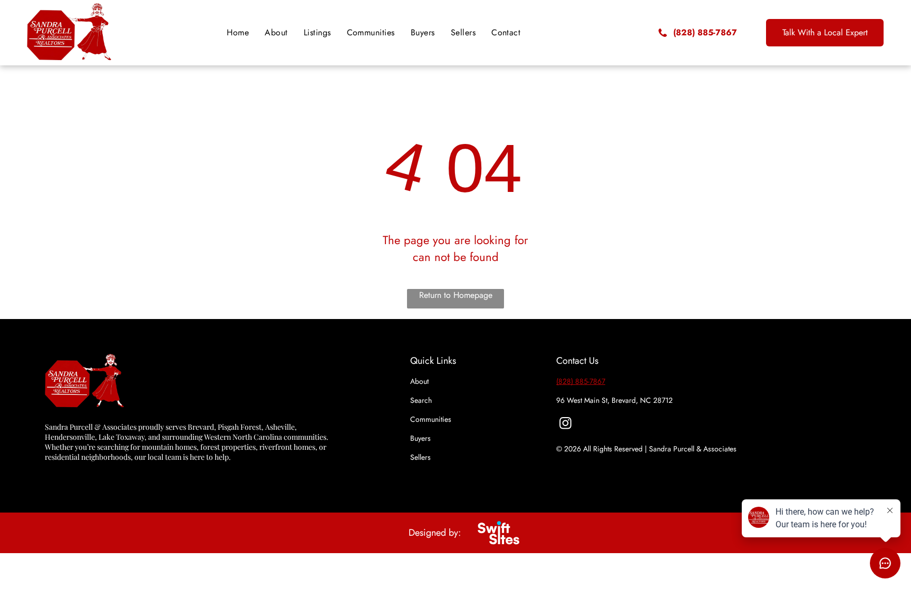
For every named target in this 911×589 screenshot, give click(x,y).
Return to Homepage (455, 295)
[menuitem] (238, 32)
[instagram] (565, 424)
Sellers (420, 457)
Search (421, 400)
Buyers (420, 438)
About (419, 381)
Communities (430, 419)
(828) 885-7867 (580, 381)
